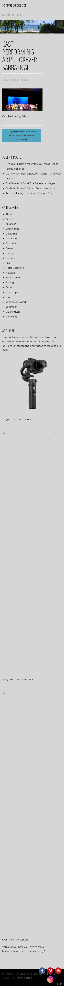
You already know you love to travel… (24, 947)
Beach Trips (12, 228)
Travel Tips (12, 292)
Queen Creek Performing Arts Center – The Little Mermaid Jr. (22, 135)
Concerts (11, 243)
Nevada (10, 272)
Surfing (10, 282)
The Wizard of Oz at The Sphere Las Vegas (30, 183)
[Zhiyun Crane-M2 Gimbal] (32, 412)
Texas (9, 287)
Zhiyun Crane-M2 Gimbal (16, 419)
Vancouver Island (16, 302)
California (11, 233)
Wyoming (11, 316)
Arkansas (11, 223)
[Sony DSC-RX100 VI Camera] (29, 433)
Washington (13, 311)
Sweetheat (9, 977)
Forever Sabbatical (14, 5)
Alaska (9, 214)
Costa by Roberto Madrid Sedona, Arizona (30, 188)
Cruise (9, 248)
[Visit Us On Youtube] (58, 973)
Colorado (11, 238)
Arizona (10, 219)
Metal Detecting (15, 267)
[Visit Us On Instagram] (50, 982)
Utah (8, 297)
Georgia (10, 258)
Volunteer (11, 306)
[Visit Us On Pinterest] (50, 973)
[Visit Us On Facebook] (42, 973)
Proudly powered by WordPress (23, 974)
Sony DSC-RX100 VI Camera (18, 679)
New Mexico (13, 277)
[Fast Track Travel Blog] (31, 693)
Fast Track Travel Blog (15, 939)
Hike (8, 263)
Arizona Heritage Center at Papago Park (29, 193)
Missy (24, 80)
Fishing (10, 253)
